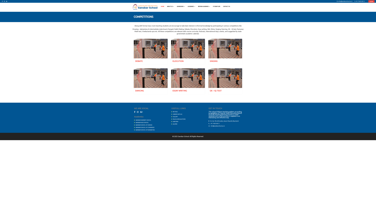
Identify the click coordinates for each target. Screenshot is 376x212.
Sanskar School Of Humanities (145, 130)
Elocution (178, 61)
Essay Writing (180, 91)
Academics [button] (191, 6)
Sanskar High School (142, 122)
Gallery (175, 116)
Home (162, 6)
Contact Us (226, 6)
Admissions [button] (180, 6)
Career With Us (177, 114)
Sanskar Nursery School (143, 120)
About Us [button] (170, 6)
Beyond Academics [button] (203, 6)
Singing (214, 61)
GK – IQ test (216, 91)
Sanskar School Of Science (144, 125)
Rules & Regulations (179, 119)
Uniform (175, 121)
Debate (139, 61)
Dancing (139, 91)
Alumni (175, 124)
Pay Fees (175, 111)
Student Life (216, 6)
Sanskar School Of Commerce (145, 127)
